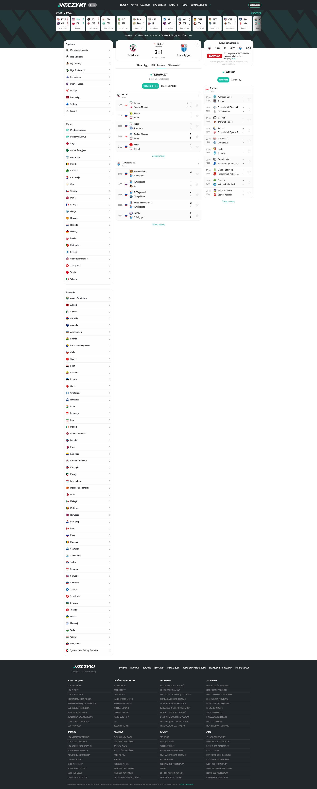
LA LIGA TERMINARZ (214, 708)
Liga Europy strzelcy (77, 741)
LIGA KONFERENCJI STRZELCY (80, 746)
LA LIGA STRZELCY (75, 759)
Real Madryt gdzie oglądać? (173, 755)
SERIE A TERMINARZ (214, 712)
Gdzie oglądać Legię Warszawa (174, 721)
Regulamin (159, 667)
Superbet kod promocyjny (218, 755)
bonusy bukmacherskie (171, 777)
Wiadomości (174, 65)
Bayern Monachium (123, 703)
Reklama (147, 667)
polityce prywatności (187, 784)
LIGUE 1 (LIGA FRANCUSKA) (78, 721)
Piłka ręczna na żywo (124, 741)
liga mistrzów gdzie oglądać (127, 777)
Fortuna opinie (167, 741)
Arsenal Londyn (121, 708)
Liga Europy (73, 690)
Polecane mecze (121, 764)
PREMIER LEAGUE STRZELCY (79, 755)
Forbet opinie (166, 759)
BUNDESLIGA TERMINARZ (216, 717)
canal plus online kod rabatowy (175, 708)
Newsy (124, 5)
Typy (184, 5)
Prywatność (173, 667)
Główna (128, 35)
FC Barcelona (120, 685)
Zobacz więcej (228, 201)
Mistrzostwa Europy (123, 773)
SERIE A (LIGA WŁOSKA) (77, 712)
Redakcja (134, 667)
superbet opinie (167, 746)
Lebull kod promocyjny (217, 773)
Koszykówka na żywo (124, 750)
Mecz (139, 65)
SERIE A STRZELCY (75, 764)
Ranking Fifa (119, 755)
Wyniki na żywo (140, 5)
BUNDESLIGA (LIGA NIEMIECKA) (80, 717)
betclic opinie (212, 750)
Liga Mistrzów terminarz (217, 685)
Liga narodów (74, 726)
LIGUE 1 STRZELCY (75, 773)
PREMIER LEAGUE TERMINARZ (218, 703)
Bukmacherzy (199, 5)
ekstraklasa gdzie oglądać (173, 699)
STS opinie (164, 737)
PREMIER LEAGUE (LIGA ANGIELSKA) (82, 703)
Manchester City (121, 717)
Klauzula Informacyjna (220, 667)
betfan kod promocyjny (217, 759)
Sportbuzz (159, 5)
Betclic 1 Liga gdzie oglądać (173, 712)
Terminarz (161, 65)
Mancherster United (123, 699)
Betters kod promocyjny (172, 773)
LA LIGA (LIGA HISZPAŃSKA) (78, 708)
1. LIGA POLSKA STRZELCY (78, 777)
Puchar (154, 35)
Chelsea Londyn (121, 712)
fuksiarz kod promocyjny (172, 764)
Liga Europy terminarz (216, 690)
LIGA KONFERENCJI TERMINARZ (219, 694)
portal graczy (242, 667)
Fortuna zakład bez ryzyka (219, 768)
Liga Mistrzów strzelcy (78, 737)
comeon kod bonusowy (217, 777)
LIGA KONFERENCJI (75, 694)
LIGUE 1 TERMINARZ (214, 721)
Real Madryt (120, 690)
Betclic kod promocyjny (217, 746)
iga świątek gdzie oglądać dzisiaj (175, 694)
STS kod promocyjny (216, 737)
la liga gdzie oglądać (170, 690)
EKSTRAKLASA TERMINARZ (217, 699)
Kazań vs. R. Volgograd (170, 35)
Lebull (163, 768)
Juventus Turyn (121, 726)
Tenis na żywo (120, 746)
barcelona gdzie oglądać (172, 685)
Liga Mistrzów (74, 685)
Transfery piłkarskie (124, 768)
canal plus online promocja (173, 703)
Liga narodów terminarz (217, 726)
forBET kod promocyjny (171, 750)
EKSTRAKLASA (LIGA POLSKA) (79, 699)
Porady (117, 759)
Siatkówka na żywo (123, 737)
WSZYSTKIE (256, 13)
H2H (153, 65)
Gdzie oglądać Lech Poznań (172, 726)
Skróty (173, 5)
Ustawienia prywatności (194, 667)
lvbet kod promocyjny (217, 764)
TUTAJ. (234, 58)
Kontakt (123, 667)
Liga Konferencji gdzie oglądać (174, 717)
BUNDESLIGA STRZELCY (77, 768)
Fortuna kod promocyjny (218, 741)
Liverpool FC (120, 694)
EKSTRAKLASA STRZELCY (78, 750)
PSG (115, 721)
